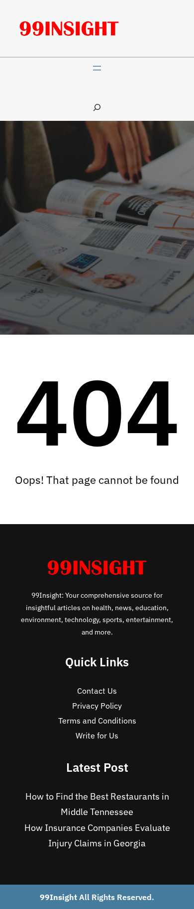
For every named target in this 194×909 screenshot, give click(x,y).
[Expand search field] (97, 107)
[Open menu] (97, 68)
